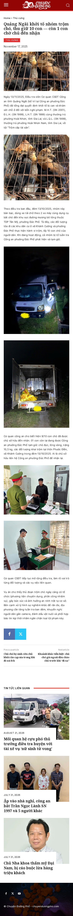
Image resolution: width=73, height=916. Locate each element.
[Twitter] (20, 634)
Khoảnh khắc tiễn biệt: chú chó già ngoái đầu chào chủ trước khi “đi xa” (53, 657)
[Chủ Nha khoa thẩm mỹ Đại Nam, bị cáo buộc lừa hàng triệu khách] (36, 841)
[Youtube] (19, 893)
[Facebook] (9, 634)
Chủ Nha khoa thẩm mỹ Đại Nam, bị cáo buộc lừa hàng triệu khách (29, 867)
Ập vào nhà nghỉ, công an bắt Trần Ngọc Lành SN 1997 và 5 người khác (27, 805)
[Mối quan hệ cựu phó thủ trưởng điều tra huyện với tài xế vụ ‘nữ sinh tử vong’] (36, 717)
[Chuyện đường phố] (36, 5)
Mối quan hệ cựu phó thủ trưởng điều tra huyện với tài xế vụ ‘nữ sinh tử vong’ (28, 743)
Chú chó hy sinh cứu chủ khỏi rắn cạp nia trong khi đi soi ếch (19, 657)
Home (7, 18)
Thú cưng (18, 18)
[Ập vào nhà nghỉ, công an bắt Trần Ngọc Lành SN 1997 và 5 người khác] (36, 779)
